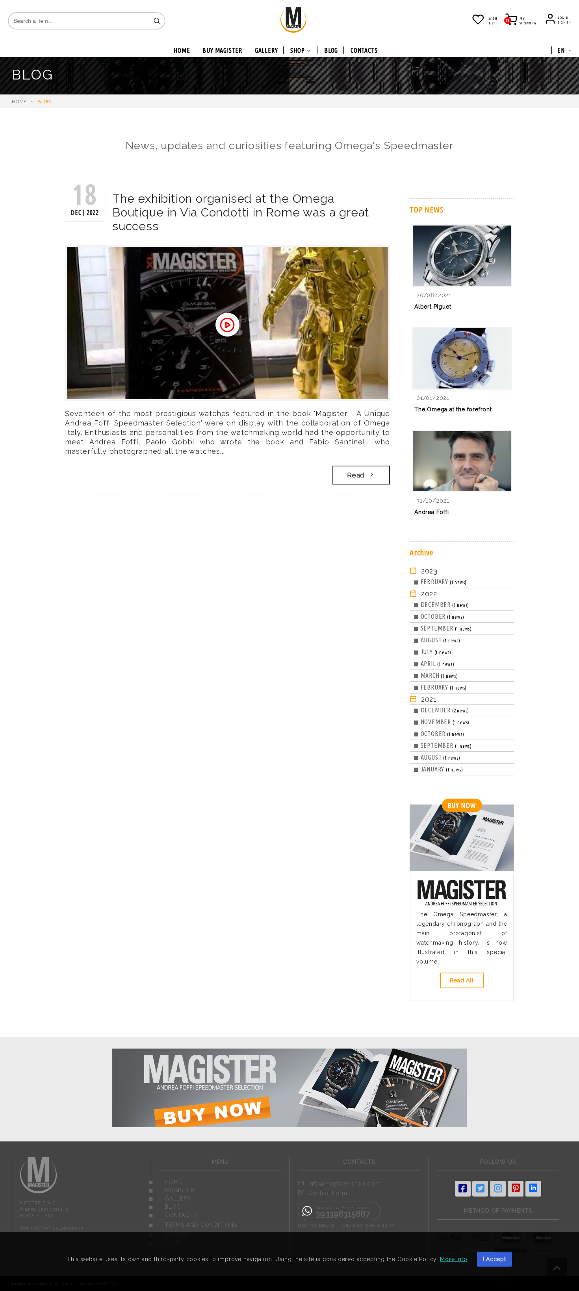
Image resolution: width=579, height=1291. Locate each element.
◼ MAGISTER (171, 1190)
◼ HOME (165, 1182)
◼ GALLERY (169, 1198)
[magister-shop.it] (293, 31)
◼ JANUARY (438, 769)
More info (453, 1259)
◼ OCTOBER (439, 616)
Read (355, 475)
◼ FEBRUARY (440, 581)
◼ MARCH (436, 675)
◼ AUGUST (437, 640)
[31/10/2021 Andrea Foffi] (462, 526)
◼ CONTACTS (172, 1215)
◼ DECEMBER (441, 604)
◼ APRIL (434, 663)
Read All (461, 980)
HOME (182, 50)
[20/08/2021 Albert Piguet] (462, 320)
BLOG (331, 50)
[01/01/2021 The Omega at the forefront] (462, 423)
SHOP (297, 50)
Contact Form (327, 1193)
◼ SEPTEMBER (443, 628)
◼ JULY (432, 651)
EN (561, 50)
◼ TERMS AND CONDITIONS (193, 1225)
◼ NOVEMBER (442, 721)
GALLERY (266, 50)
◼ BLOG (165, 1207)
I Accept (494, 1259)
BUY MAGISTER (222, 50)
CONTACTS (364, 50)
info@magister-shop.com (344, 1183)
